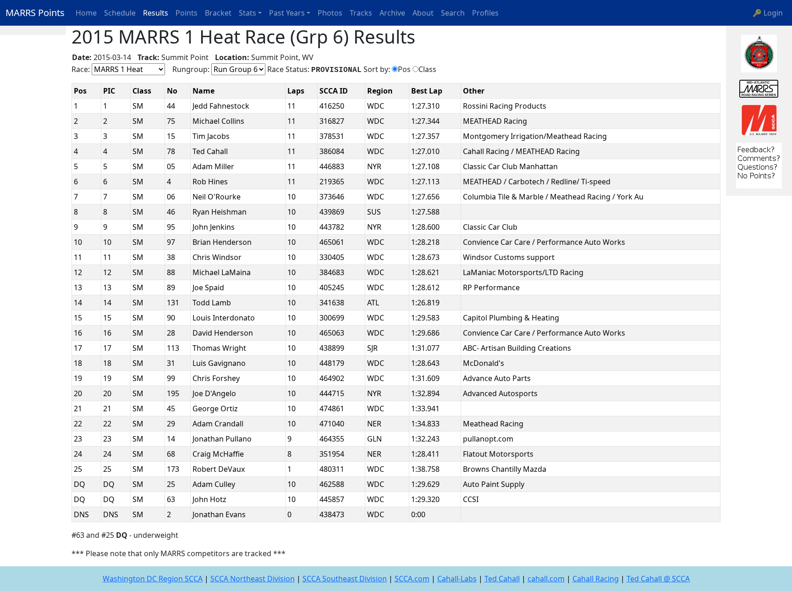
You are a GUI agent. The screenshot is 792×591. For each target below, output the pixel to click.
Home (86, 13)
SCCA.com (412, 579)
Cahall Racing (595, 579)
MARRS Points (35, 12)
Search (453, 13)
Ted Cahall (502, 579)
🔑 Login (768, 13)
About (423, 13)
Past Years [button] (287, 13)
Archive (392, 13)
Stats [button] (247, 13)
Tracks (361, 13)
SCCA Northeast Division (252, 579)
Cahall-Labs (457, 579)
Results (155, 13)
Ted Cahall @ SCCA (658, 579)
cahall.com (546, 579)
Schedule (120, 13)
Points (187, 13)
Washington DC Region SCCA (153, 579)
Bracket (218, 13)
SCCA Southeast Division (344, 579)
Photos (330, 13)
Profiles (485, 13)
